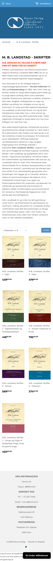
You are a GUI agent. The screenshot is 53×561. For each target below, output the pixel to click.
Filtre (46, 230)
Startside (6, 42)
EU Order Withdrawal (37, 555)
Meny (8, 3)
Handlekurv (45, 3)
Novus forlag (19, 542)
